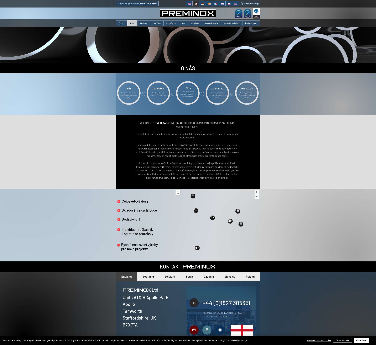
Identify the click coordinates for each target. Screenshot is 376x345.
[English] (189, 3)
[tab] (126, 276)
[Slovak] (235, 3)
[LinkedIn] (220, 330)
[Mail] (194, 330)
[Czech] (195, 3)
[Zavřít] (372, 340)
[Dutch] (222, 3)
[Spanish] (209, 3)
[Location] (207, 330)
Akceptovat (361, 340)
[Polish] (228, 3)
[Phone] (194, 302)
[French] (215, 3)
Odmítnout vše (342, 340)
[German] (202, 3)
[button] (143, 23)
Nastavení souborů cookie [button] (319, 340)
